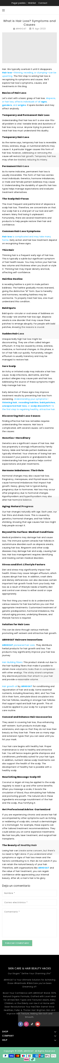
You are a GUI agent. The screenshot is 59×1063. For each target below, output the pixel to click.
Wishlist (32, 3)
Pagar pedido (19, 3)
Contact (42, 3)
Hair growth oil (9, 686)
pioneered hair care (18, 645)
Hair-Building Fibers (12, 662)
